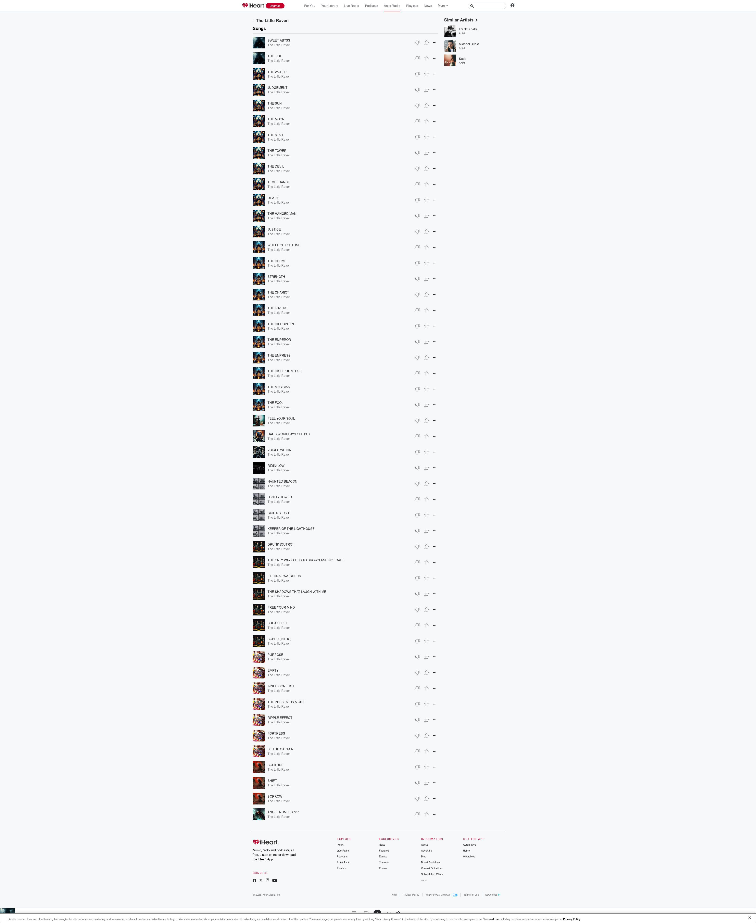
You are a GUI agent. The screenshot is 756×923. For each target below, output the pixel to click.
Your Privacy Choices (437, 895)
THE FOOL (275, 402)
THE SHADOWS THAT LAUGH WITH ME (297, 591)
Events (383, 856)
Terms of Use (471, 894)
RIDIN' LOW (276, 465)
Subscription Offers (432, 874)
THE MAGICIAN (279, 387)
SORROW (275, 796)
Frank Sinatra (468, 29)
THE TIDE (275, 56)
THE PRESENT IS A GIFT (286, 702)
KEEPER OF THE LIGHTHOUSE (291, 528)
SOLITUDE (276, 765)
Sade (462, 58)
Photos (383, 868)
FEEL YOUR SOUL (281, 418)
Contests (384, 862)
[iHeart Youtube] (274, 881)
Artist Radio (392, 5)
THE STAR (275, 135)
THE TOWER (277, 150)
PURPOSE (275, 654)
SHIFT (272, 780)
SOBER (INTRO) (279, 639)
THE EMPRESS (279, 355)
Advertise (426, 850)
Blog (423, 856)
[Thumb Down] (417, 42)
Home (466, 850)
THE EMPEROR (279, 339)
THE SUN (275, 103)
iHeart (340, 844)
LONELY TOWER (280, 497)
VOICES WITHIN (279, 450)
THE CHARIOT (278, 292)
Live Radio (351, 5)
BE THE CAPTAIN (281, 749)
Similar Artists (458, 20)
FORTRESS (276, 733)
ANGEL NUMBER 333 (283, 812)
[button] (434, 42)
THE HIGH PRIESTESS (285, 371)
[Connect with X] (260, 881)
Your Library (329, 5)
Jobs (424, 880)
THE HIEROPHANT (282, 324)
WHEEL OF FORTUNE (284, 245)
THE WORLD (277, 72)
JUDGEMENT (277, 87)
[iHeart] (253, 6)
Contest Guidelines (432, 868)
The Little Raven (272, 20)
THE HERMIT (277, 261)
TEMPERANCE (279, 182)
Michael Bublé (469, 44)
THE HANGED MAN (282, 213)
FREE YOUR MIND (281, 607)
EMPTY (273, 670)
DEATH (273, 198)
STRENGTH (276, 276)
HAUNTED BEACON (282, 481)
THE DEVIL (276, 166)
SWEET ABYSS (279, 40)
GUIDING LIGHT (279, 513)
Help (394, 894)
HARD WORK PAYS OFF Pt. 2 (289, 434)
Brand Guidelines (431, 862)
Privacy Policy (411, 894)
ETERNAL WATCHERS (284, 576)
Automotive (469, 844)
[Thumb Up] (426, 42)
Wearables (469, 856)
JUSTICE (274, 229)
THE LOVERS (277, 308)
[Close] (749, 917)
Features (384, 850)
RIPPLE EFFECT (280, 717)
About (424, 844)
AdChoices (491, 894)
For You (309, 5)
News (428, 5)
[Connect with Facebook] (254, 881)
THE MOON (276, 119)
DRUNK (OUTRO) (280, 544)
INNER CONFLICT (281, 686)
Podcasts (371, 5)
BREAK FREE (278, 623)
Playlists (412, 5)
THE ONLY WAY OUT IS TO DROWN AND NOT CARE (306, 560)
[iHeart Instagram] (267, 881)
